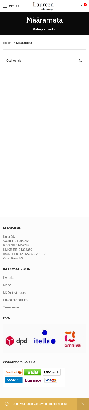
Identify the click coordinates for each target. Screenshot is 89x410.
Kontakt (8, 277)
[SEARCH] (81, 60)
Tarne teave (11, 307)
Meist (7, 285)
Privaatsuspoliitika (15, 300)
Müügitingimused (14, 292)
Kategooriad (43, 29)
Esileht (8, 42)
